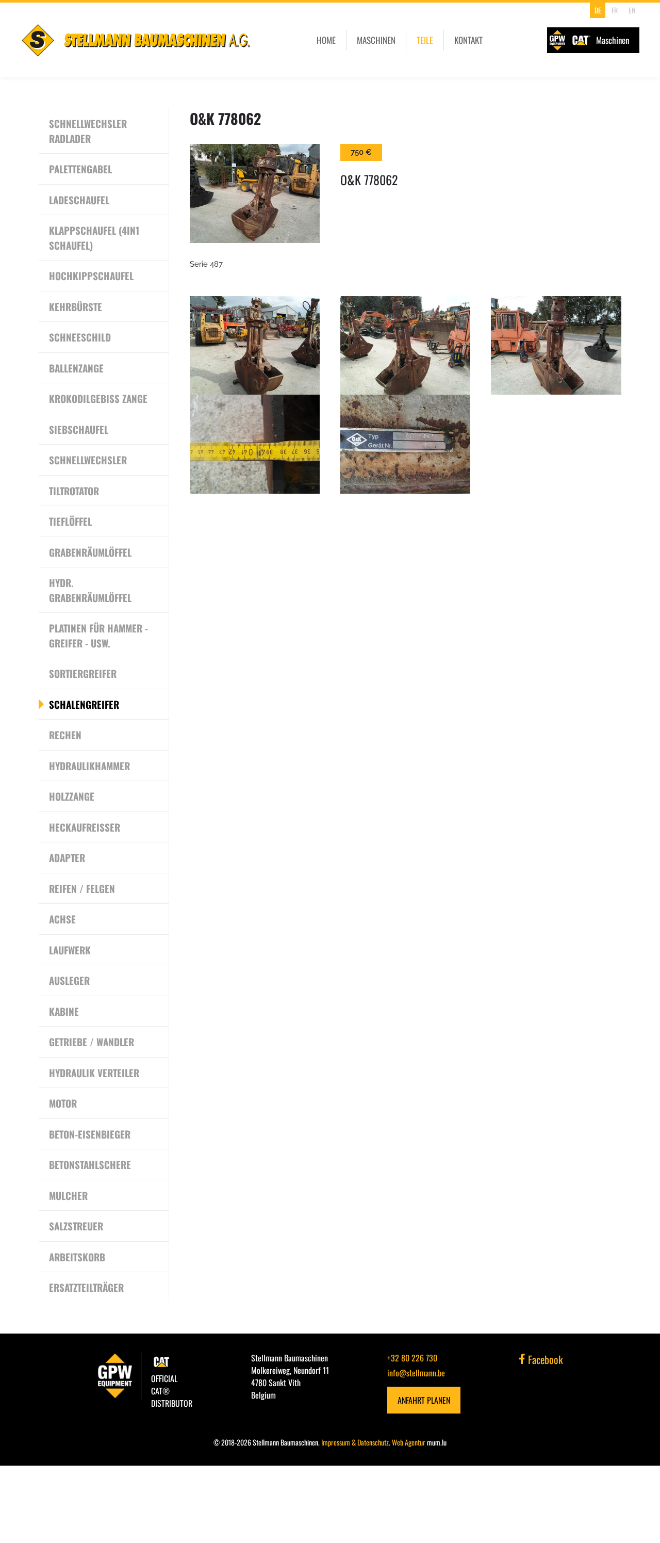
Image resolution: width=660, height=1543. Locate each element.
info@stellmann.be (416, 1373)
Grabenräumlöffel (90, 552)
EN (632, 10)
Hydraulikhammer (89, 765)
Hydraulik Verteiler (94, 1072)
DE (598, 10)
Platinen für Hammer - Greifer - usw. (98, 635)
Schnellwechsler (88, 459)
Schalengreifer (84, 704)
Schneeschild (80, 337)
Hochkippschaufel (91, 275)
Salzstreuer (76, 1226)
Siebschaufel (78, 429)
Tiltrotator (74, 490)
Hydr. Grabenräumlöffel (90, 590)
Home (326, 40)
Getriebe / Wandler (91, 1041)
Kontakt (468, 40)
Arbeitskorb (77, 1256)
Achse (62, 919)
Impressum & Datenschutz (355, 1442)
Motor (63, 1103)
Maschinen (376, 40)
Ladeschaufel (79, 199)
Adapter (67, 857)
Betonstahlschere (90, 1164)
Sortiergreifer (83, 673)
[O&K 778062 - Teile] (255, 193)
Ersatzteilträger (86, 1287)
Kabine (64, 1011)
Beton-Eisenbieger (89, 1134)
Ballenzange (76, 368)
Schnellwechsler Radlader (88, 130)
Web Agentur (408, 1442)
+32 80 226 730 (412, 1358)
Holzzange (71, 796)
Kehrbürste (75, 306)
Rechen (65, 734)
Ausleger (69, 980)
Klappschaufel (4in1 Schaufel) (94, 237)
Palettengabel (80, 168)
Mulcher (68, 1195)
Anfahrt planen (424, 1400)
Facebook (544, 1359)
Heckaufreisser (84, 827)
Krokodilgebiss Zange (98, 398)
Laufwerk (70, 950)
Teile (425, 40)
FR (615, 10)
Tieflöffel (70, 521)
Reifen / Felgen (82, 888)
